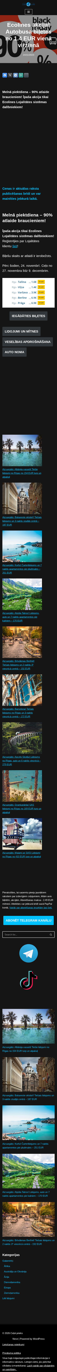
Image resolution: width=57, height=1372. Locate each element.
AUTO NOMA (14, 352)
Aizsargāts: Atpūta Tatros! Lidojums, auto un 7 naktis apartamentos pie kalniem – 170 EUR (20, 617)
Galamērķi (7, 1260)
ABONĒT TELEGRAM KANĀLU (28, 920)
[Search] (51, 934)
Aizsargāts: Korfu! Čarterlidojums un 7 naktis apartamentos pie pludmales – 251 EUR (22, 569)
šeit (14, 246)
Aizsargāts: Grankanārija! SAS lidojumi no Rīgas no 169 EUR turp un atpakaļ (21, 808)
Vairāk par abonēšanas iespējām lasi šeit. (30, 907)
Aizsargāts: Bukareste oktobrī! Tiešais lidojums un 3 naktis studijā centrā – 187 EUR (22, 521)
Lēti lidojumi (8, 1298)
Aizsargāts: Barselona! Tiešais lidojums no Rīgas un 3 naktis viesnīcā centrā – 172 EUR (18, 713)
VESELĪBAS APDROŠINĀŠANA (28, 342)
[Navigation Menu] (28, 12)
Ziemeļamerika (11, 1293)
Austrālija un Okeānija (15, 1271)
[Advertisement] (28, 150)
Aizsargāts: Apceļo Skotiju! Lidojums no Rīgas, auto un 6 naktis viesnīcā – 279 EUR (21, 761)
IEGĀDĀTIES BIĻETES (28, 316)
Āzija (6, 1277)
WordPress (39, 1338)
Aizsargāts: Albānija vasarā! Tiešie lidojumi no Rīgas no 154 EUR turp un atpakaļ (21, 473)
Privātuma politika (11, 1353)
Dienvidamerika (12, 1282)
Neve (15, 1338)
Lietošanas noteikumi (13, 1344)
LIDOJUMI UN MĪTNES (21, 331)
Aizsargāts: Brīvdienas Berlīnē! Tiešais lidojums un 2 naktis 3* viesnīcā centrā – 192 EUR (18, 665)
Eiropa (7, 1287)
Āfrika (7, 1266)
